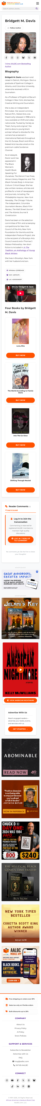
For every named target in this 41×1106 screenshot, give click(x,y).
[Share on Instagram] (12, 57)
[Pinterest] (23, 1086)
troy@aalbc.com (21, 1061)
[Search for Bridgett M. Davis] (20, 42)
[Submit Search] (36, 9)
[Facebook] (18, 1080)
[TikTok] (12, 1086)
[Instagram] (7, 1080)
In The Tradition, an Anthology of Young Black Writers (20, 250)
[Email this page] (34, 57)
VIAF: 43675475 (14, 275)
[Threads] (29, 1080)
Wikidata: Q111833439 (16, 270)
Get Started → (20, 729)
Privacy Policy (20, 1028)
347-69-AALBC (21, 1065)
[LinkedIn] (18, 1086)
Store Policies (20, 1036)
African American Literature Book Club (20, 1100)
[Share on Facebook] (6, 57)
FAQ (20, 1058)
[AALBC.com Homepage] (12, 3)
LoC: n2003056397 (15, 279)
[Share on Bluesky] (23, 57)
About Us (20, 1024)
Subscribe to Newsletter (20, 1050)
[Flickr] (29, 1086)
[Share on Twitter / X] (29, 57)
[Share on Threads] (17, 57)
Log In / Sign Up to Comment (21, 540)
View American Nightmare (22, 700)
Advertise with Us (20, 1054)
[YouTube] (12, 1080)
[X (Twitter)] (23, 1080)
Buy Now (20, 355)
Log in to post (12, 510)
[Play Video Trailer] (20, 669)
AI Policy (20, 1032)
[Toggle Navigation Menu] (37, 3)
